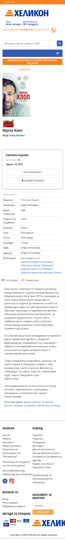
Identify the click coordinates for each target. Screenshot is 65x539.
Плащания (38, 442)
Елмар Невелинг (17, 135)
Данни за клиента (43, 449)
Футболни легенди (49, 405)
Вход (5, 498)
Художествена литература (36, 272)
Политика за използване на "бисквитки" (11, 453)
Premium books (30, 200)
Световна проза (30, 265)
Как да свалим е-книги (46, 452)
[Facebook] (5, 481)
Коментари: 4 (9, 194)
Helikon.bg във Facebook (17, 474)
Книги (57, 272)
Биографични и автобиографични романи (37, 259)
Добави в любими (34, 180)
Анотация (11, 280)
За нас (6, 435)
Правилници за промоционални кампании (42, 478)
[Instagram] (11, 481)
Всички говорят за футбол (20, 405)
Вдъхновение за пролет (38, 402)
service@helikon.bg (13, 470)
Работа (6, 438)
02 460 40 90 (41, 29)
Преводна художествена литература (37, 267)
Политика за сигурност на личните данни (16, 463)
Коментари (32, 280)
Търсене (37, 435)
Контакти (8, 442)
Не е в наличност (32, 172)
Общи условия (11, 445)
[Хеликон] (26, 10)
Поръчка (37, 438)
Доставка (38, 445)
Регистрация (10, 502)
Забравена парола (13, 506)
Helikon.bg (9, 2)
